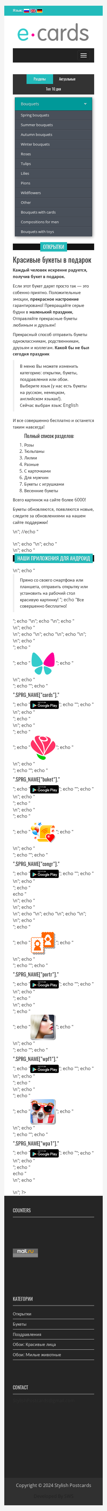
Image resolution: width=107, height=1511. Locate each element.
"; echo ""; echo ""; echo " (44, 695)
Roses (26, 153)
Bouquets (30, 104)
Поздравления (27, 1334)
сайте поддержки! (30, 522)
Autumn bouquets (36, 134)
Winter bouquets (35, 144)
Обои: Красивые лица (34, 1344)
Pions (25, 183)
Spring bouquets (35, 115)
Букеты (20, 1324)
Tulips (26, 163)
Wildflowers (31, 192)
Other (26, 202)
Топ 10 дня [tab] (53, 89)
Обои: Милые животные (37, 1354)
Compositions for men (40, 221)
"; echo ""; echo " (43, 663)
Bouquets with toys (37, 231)
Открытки (22, 1314)
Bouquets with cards (38, 212)
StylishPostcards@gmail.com (44, 1400)
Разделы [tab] (40, 79)
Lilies (25, 173)
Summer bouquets (37, 124)
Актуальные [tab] (67, 79)
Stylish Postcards (72, 1485)
